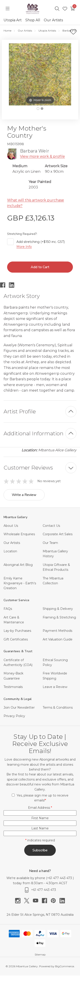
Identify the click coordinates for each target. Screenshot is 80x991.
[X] (28, 900)
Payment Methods (57, 631)
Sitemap (40, 954)
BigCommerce (64, 966)
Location (10, 551)
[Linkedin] (13, 285)
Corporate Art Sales (57, 534)
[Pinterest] (55, 900)
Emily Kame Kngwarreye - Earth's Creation (20, 583)
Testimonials (13, 687)
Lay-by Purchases (17, 631)
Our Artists (53, 20)
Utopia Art (13, 20)
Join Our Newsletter (19, 708)
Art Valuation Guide (57, 639)
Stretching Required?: (22, 234)
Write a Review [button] (24, 494)
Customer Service (16, 600)
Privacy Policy (14, 716)
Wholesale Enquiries (19, 534)
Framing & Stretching (59, 617)
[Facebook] (4, 285)
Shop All (32, 20)
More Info (24, 247)
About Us (11, 526)
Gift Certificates (16, 639)
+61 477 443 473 (60, 878)
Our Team (50, 543)
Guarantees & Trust (18, 651)
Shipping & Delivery (58, 609)
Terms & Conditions (58, 708)
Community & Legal (18, 699)
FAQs (8, 609)
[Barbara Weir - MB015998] (38, 108)
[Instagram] (19, 900)
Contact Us (51, 526)
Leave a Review (55, 687)
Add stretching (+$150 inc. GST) (40, 244)
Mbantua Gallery (15, 517)
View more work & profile (42, 156)
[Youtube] (37, 900)
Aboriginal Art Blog (18, 565)
